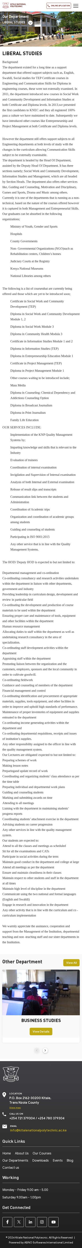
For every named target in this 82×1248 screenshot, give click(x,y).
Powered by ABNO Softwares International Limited (41, 1242)
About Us (22, 1153)
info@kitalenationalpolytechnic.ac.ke (38, 1130)
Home (6, 1153)
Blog (70, 1161)
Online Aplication (60, 5)
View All (71, 962)
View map (15, 1107)
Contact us (10, 1168)
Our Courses (42, 1153)
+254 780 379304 (51, 1118)
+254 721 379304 (22, 1118)
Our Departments (15, 1161)
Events (58, 1161)
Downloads (40, 1161)
